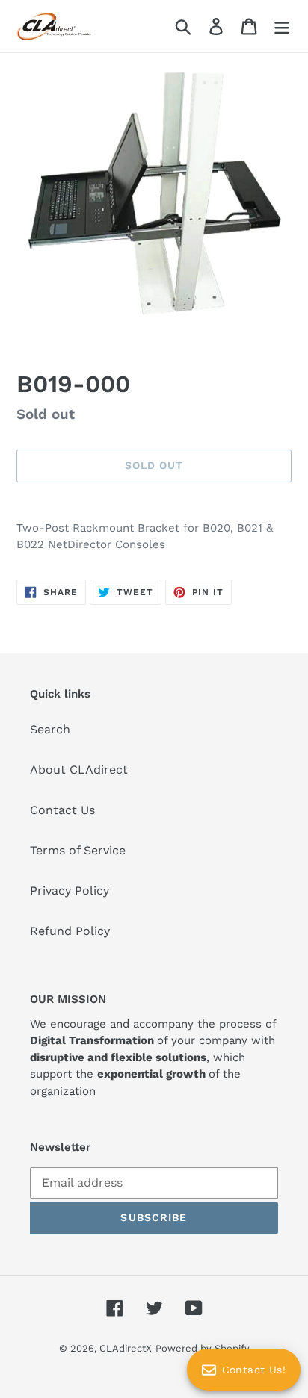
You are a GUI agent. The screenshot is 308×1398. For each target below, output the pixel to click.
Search (50, 729)
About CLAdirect (79, 769)
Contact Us (62, 810)
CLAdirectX (125, 1348)
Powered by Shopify (202, 1348)
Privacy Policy (69, 890)
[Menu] (281, 26)
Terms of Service (78, 850)
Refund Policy (70, 931)
